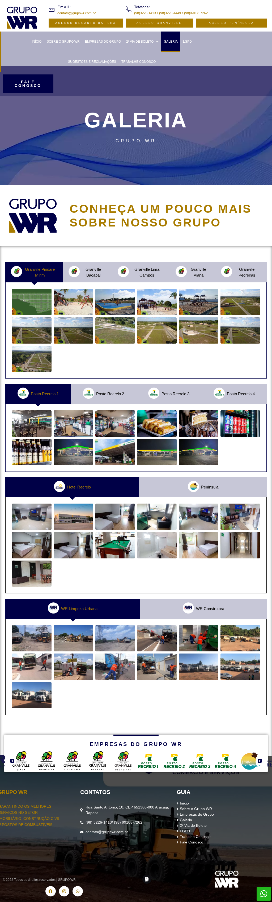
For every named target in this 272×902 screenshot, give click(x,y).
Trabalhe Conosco (138, 62)
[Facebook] (50, 891)
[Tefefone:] (128, 9)
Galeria (171, 41)
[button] (142, 42)
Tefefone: (142, 7)
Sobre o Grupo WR (63, 41)
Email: (64, 7)
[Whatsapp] (264, 894)
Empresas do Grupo (103, 41)
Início (36, 41)
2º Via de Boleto (140, 41)
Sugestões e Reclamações (92, 62)
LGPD (187, 41)
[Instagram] (64, 891)
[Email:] (52, 9)
